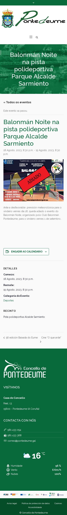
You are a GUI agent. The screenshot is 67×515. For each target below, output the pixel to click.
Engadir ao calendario (26, 251)
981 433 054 (14, 430)
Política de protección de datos (36, 503)
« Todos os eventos (17, 102)
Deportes (8, 300)
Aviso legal (12, 503)
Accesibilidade (35, 507)
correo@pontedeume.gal (22, 440)
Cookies (58, 503)
